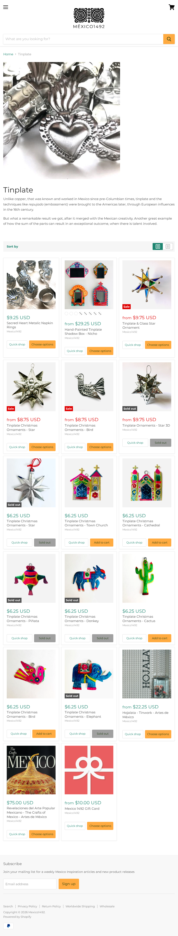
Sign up (69, 884)
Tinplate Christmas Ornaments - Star (22, 427)
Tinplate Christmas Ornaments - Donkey (82, 618)
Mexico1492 (14, 331)
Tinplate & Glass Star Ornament (138, 325)
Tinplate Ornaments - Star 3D (146, 425)
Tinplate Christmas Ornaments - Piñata (23, 618)
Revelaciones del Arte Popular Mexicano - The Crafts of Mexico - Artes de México (31, 812)
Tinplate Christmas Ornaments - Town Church (86, 523)
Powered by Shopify (17, 916)
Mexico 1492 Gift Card (82, 808)
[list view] (168, 246)
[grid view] (158, 246)
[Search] (169, 39)
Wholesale (107, 906)
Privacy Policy (27, 906)
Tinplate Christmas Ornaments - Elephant (83, 714)
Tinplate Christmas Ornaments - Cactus (138, 618)
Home (8, 54)
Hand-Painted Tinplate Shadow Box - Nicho (83, 331)
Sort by (12, 246)
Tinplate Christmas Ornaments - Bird (80, 427)
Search (8, 906)
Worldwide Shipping (80, 906)
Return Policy (51, 906)
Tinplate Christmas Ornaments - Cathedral (141, 523)
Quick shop (17, 344)
